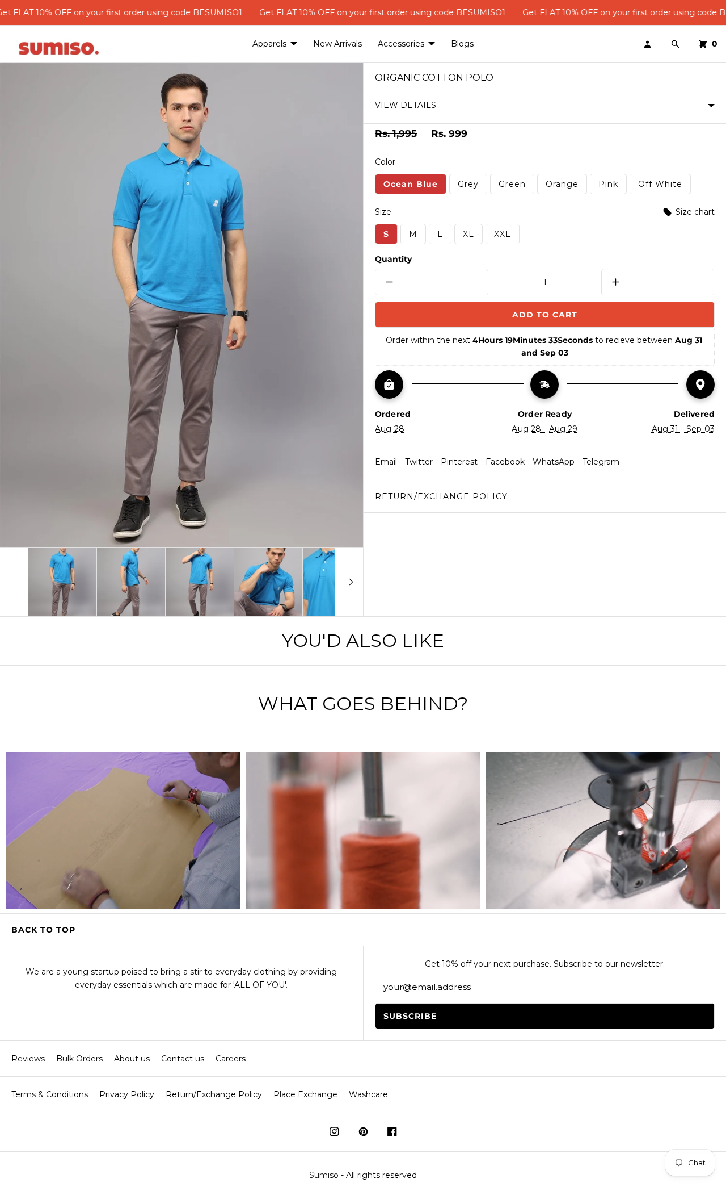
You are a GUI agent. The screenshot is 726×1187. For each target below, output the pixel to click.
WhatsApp (554, 462)
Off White (664, 186)
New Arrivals (337, 44)
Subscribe (410, 1016)
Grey (472, 186)
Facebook (505, 462)
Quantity (393, 259)
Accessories (401, 44)
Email (386, 462)
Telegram (601, 462)
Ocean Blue (414, 186)
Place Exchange (305, 1094)
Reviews (28, 1059)
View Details (405, 105)
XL (473, 236)
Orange (566, 186)
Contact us (182, 1059)
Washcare (368, 1094)
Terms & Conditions (49, 1094)
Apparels (269, 44)
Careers (231, 1059)
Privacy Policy (126, 1094)
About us (132, 1059)
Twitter (419, 462)
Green (516, 186)
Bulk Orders (79, 1059)
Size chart (694, 212)
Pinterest (459, 462)
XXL (507, 236)
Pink (612, 186)
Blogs (462, 44)
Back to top (43, 930)
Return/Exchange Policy (441, 496)
